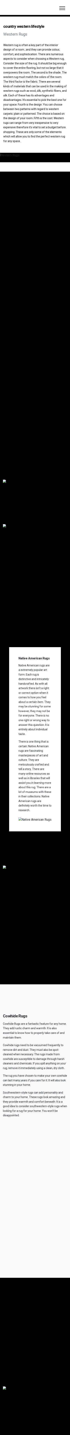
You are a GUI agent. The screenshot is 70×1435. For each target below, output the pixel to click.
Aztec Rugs (15, 330)
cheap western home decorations (23, 1357)
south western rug (14, 1339)
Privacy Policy (25, 1413)
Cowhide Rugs (18, 361)
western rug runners (15, 1369)
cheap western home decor (20, 1376)
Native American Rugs (25, 346)
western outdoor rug (15, 1351)
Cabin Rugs (15, 338)
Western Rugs (18, 314)
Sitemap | (10, 1414)
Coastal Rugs (17, 353)
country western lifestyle (24, 475)
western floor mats (14, 1363)
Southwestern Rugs (22, 322)
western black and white (18, 1345)
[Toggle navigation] (62, 8)
